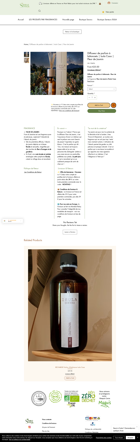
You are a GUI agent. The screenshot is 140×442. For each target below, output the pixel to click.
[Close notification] (137, 427)
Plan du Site (45, 431)
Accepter (130, 438)
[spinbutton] (92, 97)
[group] (70, 313)
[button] (100, 3)
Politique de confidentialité (93, 429)
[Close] (137, 437)
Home (26, 44)
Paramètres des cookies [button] (104, 438)
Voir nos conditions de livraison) (69, 111)
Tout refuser (119, 438)
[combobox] (101, 89)
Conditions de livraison (49, 423)
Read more (90, 81)
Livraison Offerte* (94, 70)
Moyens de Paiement (48, 427)
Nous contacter (47, 419)
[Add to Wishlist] (113, 105)
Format (90, 85)
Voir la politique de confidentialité (19, 439)
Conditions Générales (91, 432)
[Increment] (95, 97)
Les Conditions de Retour (33, 172)
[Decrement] (89, 97)
